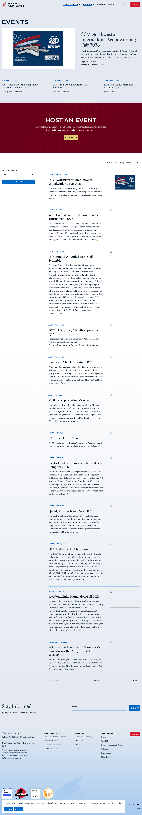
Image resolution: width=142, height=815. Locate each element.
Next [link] (135, 680)
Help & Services (70, 4)
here (32, 737)
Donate (135, 4)
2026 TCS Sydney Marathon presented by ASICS (74, 332)
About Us (87, 4)
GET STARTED (71, 137)
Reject (18, 809)
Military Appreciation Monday (69, 400)
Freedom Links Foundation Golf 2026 (74, 597)
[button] (123, 4)
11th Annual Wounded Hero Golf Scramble (70, 258)
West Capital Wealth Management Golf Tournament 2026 (74, 217)
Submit (135, 708)
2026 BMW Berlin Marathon (68, 549)
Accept (8, 809)
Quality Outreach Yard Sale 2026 (70, 511)
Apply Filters (18, 182)
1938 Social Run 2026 (63, 438)
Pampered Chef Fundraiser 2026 (70, 362)
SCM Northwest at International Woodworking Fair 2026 (70, 182)
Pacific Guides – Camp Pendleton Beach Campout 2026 (75, 465)
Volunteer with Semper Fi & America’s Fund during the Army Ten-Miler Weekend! (74, 651)
